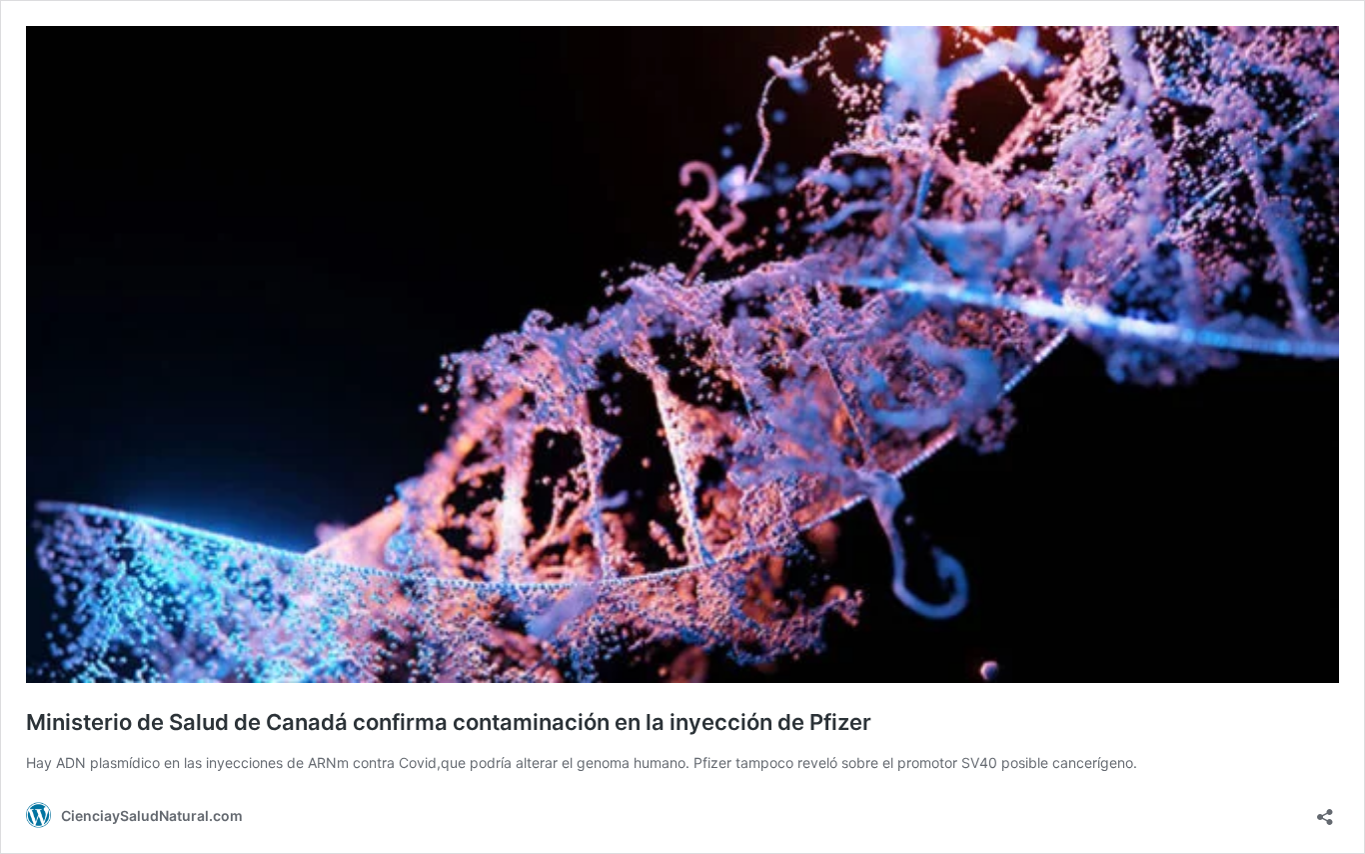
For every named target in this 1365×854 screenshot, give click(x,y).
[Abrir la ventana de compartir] (1325, 810)
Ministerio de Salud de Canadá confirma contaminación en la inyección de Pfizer (448, 722)
